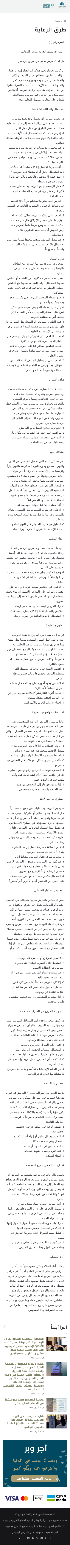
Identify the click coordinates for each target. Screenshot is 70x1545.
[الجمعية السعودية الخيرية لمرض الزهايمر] (54, 6)
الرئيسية (59, 20)
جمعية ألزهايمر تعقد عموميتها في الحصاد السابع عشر (24, 1401)
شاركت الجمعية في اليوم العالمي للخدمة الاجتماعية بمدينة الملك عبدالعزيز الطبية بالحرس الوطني (25, 1422)
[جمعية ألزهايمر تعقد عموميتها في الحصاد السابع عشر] (56, 1405)
